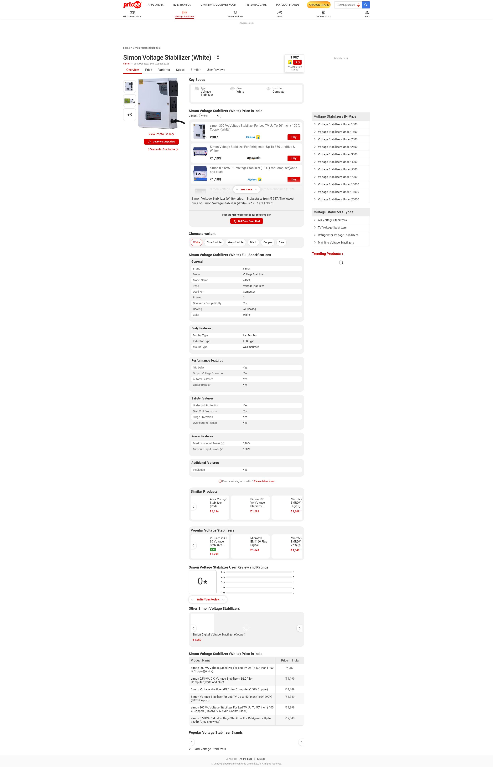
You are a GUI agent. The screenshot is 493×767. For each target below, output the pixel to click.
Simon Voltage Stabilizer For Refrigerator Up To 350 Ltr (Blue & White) (252, 148)
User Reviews (216, 70)
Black (253, 242)
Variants (164, 70)
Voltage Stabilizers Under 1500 (337, 132)
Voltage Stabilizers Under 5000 (337, 169)
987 (214, 137)
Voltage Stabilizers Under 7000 (337, 177)
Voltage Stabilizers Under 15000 (338, 192)
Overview (132, 70)
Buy (297, 62)
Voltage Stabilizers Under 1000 (337, 124)
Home (126, 47)
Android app (246, 759)
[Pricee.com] (132, 5)
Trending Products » (327, 254)
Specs (180, 70)
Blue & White (214, 242)
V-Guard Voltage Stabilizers (207, 749)
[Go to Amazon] (200, 152)
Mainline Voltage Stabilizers (336, 242)
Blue (281, 242)
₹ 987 (295, 57)
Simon (126, 63)
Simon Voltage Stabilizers (147, 47)
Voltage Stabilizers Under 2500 (337, 147)
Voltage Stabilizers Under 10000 (338, 184)
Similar (195, 70)
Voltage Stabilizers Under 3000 (337, 154)
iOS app (261, 759)
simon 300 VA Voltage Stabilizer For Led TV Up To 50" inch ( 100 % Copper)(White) (255, 127)
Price (148, 70)
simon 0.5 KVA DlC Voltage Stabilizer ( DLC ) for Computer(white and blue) (253, 170)
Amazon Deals (319, 4)
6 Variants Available (161, 149)
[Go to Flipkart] (200, 131)
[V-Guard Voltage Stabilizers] (246, 741)
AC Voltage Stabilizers (332, 220)
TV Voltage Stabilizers (332, 227)
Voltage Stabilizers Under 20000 (338, 199)
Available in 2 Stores (295, 68)
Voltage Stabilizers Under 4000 (337, 162)
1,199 (215, 158)
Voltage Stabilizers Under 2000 (337, 139)
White (196, 242)
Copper (267, 242)
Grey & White (235, 242)
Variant (193, 115)
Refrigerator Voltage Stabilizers (338, 235)
